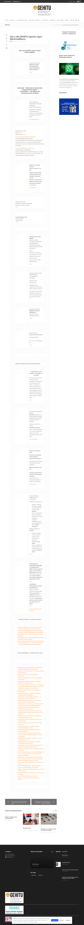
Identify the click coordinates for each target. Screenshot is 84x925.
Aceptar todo (54, 920)
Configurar (68, 920)
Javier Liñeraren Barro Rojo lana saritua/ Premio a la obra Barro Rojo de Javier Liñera (19, 802)
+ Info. (30, 72)
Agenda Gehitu (32, 187)
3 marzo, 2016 (17, 41)
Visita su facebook (33, 439)
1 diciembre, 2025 (35, 865)
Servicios (12, 20)
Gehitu (6, 20)
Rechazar (61, 920)
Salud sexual (45, 20)
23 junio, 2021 (30, 830)
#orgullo (40, 875)
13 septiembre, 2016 (11, 820)
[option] (13, 817)
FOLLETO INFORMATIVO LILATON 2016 (24, 148)
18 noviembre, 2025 (65, 864)
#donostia (33, 875)
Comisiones (52, 20)
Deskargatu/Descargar (34, 119)
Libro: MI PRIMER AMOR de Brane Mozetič (27, 776)
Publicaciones (60, 20)
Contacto (72, 20)
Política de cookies (33, 921)
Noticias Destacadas (15, 34)
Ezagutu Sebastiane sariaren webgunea (69, 32)
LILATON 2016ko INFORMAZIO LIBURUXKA (25, 136)
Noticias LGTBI (46, 800)
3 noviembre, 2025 (65, 871)
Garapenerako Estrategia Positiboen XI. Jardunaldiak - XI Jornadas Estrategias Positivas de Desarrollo (42, 802)
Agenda (67, 20)
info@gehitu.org (16, 1)
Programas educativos (22, 20)
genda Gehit (32, 484)
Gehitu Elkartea (25, 830)
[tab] (58, 851)
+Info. (30, 581)
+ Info (30, 345)
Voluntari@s (32, 340)
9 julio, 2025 (48, 832)
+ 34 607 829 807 (7, 1)
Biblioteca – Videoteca (34, 20)
